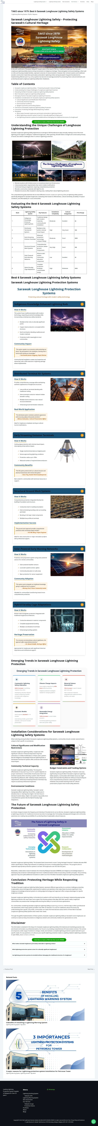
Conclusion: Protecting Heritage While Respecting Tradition (32, 109)
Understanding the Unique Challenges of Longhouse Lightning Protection (36, 90)
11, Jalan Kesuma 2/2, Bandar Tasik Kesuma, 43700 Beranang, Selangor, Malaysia (43, 1122)
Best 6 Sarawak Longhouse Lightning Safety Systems (30, 94)
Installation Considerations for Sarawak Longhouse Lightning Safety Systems (37, 98)
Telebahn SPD (28, 1096)
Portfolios (26, 1108)
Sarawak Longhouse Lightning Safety (56, 194)
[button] (46, 1)
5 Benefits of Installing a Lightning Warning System (26, 1023)
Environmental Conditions (24, 103)
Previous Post (8, 969)
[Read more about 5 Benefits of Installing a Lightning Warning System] (45, 1000)
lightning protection (29, 772)
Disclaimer (18, 111)
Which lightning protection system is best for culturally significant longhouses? (40, 115)
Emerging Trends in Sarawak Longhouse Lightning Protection (33, 96)
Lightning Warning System (19, 14)
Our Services (26, 1101)
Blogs (24, 1112)
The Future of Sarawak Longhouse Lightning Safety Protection (33, 107)
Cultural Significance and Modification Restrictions (31, 100)
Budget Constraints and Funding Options (29, 105)
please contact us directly (27, 935)
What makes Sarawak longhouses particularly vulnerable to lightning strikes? (39, 113)
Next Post (91, 969)
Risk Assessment (28, 1100)
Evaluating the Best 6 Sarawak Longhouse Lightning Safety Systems (34, 92)
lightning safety (29, 77)
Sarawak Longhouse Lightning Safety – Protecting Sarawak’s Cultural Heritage (37, 88)
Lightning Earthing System (30, 1093)
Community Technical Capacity (25, 101)
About (24, 1110)
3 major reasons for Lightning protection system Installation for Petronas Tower (38, 1071)
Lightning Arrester (25, 1073)
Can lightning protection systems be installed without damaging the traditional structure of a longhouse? (47, 117)
